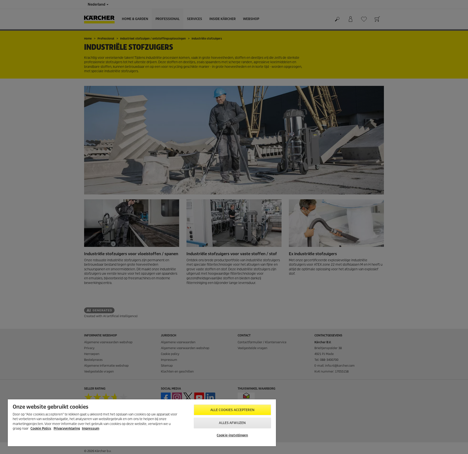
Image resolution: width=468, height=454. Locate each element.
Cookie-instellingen (232, 435)
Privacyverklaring (67, 428)
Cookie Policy (40, 428)
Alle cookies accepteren (232, 410)
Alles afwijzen (232, 423)
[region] (142, 422)
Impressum (90, 428)
